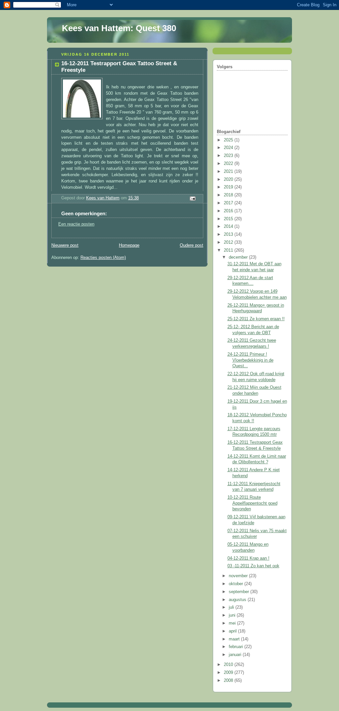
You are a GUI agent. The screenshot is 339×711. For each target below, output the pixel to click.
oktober (236, 584)
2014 (229, 226)
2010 (229, 664)
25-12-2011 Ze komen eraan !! (256, 319)
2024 (229, 147)
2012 (229, 242)
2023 (229, 155)
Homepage (129, 245)
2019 (229, 187)
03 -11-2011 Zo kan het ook (253, 566)
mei (233, 623)
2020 (229, 179)
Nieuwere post (64, 245)
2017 (229, 203)
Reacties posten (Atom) (103, 257)
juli (232, 607)
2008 (229, 680)
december (239, 257)
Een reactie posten (76, 224)
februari (236, 646)
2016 (229, 211)
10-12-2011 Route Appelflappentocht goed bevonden (252, 503)
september (239, 591)
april (233, 631)
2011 (229, 250)
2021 (229, 171)
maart (235, 639)
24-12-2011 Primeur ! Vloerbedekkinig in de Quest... (250, 360)
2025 (229, 140)
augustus (238, 599)
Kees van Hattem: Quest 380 (119, 28)
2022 (229, 163)
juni (233, 615)
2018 (229, 195)
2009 (229, 672)
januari (236, 654)
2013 (229, 234)
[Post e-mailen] (192, 198)
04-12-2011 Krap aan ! (248, 558)
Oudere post (191, 245)
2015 (229, 219)
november (239, 576)
